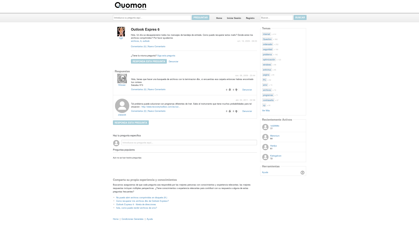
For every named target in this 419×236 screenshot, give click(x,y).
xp (264, 105)
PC (264, 79)
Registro (250, 18)
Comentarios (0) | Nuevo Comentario (148, 46)
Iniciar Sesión (234, 18)
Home (219, 18)
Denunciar (173, 61)
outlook (146, 40)
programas (268, 95)
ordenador (267, 44)
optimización (269, 59)
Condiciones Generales (133, 218)
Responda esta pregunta (149, 61)
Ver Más (266, 110)
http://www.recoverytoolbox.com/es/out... (161, 106)
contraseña (268, 100)
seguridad (267, 49)
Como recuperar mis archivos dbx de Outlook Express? (142, 200)
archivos (135, 40)
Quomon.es (158, 5)
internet (266, 34)
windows (267, 64)
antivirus (267, 69)
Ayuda (265, 172)
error (265, 84)
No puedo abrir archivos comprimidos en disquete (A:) (141, 197)
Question (267, 39)
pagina (266, 74)
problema (267, 54)
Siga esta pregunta (166, 55)
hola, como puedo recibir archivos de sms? (136, 207)
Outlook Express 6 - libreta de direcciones (136, 204)
